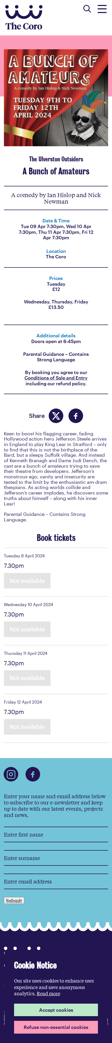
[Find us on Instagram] (11, 774)
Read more (48, 993)
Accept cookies (56, 1010)
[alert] (56, 997)
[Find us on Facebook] (33, 774)
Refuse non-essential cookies (56, 1027)
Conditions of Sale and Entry (56, 378)
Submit (14, 900)
